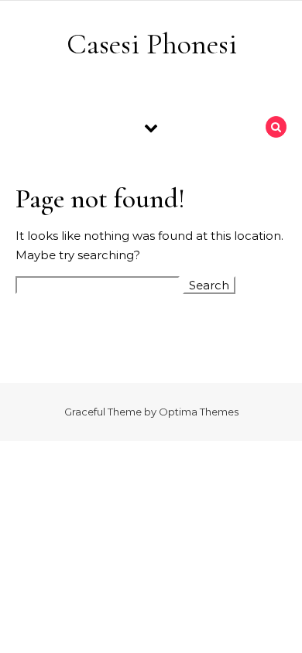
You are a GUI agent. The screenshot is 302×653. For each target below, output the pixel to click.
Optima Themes (199, 411)
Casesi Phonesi (152, 44)
